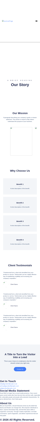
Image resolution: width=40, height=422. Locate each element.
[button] (36, 21)
